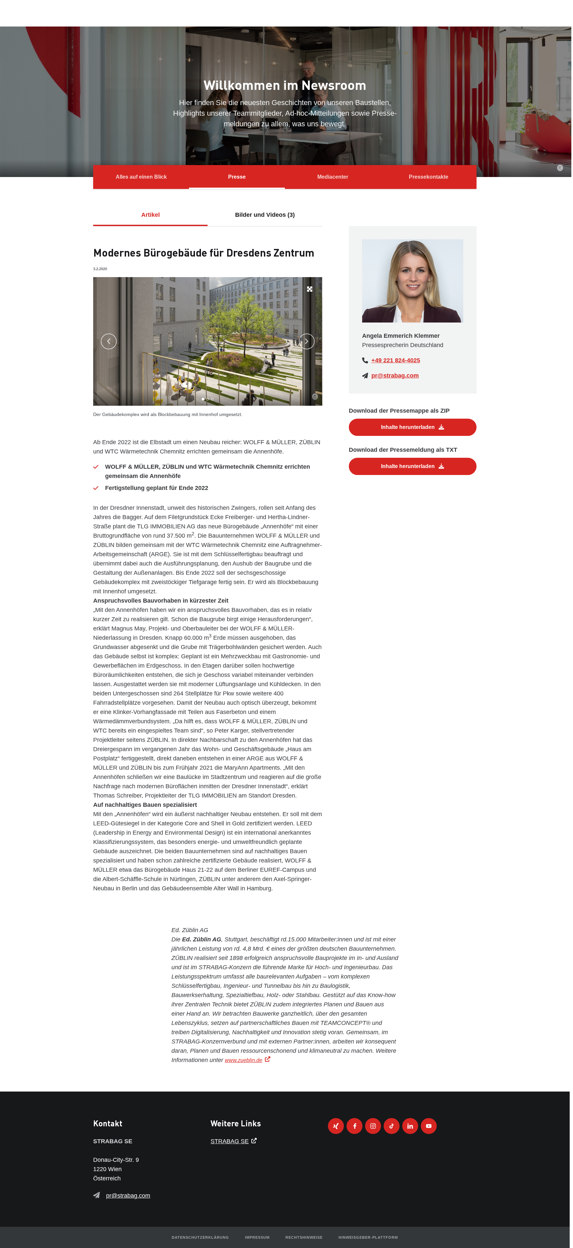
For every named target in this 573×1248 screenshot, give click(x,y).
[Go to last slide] (109, 341)
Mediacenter (332, 177)
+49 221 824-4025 (395, 360)
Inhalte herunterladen (408, 427)
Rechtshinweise (304, 1237)
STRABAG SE (230, 1141)
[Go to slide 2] (207, 399)
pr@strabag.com (395, 375)
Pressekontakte (428, 177)
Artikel (150, 214)
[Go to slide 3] (212, 399)
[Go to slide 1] (203, 399)
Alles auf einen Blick (141, 177)
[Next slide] (307, 341)
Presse (237, 177)
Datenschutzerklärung (200, 1237)
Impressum (257, 1237)
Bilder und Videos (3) (265, 214)
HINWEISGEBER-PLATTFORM (368, 1237)
